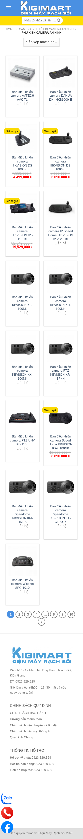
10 (71, 614)
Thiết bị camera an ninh (54, 29)
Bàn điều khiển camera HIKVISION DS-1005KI (22, 163)
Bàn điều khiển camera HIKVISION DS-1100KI (22, 233)
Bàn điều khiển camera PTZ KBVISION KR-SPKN (60, 372)
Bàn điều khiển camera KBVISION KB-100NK (22, 302)
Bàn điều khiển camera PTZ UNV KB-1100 (22, 440)
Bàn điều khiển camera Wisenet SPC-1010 (22, 583)
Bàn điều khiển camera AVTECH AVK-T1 (22, 95)
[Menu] (8, 7)
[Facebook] (7, 827)
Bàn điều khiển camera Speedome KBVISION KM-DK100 (22, 514)
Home (10, 29)
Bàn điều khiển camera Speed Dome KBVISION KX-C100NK (60, 442)
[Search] (59, 20)
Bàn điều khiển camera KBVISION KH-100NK (60, 302)
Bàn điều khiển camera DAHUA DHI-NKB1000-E (60, 95)
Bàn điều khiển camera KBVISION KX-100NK (22, 372)
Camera (25, 29)
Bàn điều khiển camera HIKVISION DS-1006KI (60, 163)
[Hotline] (7, 813)
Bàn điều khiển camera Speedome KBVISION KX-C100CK (60, 514)
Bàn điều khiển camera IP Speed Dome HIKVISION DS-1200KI (60, 233)
